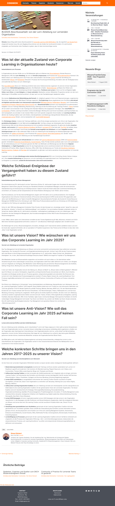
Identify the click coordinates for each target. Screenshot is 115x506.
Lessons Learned (42, 133)
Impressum (57, 493)
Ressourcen (60, 3)
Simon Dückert (16, 433)
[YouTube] (89, 491)
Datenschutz (57, 495)
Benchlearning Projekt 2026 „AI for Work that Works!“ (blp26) (100, 24)
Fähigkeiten (21, 79)
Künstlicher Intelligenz (68, 148)
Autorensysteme (72, 140)
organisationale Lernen (8, 117)
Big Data (23, 150)
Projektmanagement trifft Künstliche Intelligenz (97, 105)
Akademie (50, 3)
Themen (33, 3)
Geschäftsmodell (9, 86)
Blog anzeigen (90, 116)
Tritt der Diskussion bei (7, 485)
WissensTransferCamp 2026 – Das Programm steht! (96, 77)
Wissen (12, 79)
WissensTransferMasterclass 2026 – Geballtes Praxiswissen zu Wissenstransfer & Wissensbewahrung (99, 32)
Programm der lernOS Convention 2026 (96, 91)
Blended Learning (46, 102)
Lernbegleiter (6, 111)
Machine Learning (7, 150)
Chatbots (15, 150)
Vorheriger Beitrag (6, 453)
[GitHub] (94, 491)
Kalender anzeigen (91, 60)
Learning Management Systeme (51, 140)
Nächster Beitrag (74, 453)
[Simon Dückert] (6, 436)
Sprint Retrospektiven (54, 133)
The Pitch (63, 127)
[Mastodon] (91, 491)
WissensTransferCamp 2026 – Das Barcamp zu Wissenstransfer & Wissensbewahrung (99, 43)
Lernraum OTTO (47, 127)
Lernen (53, 77)
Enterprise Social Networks (22, 142)
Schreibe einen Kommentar (10, 37)
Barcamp (63, 102)
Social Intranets (36, 142)
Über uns (70, 3)
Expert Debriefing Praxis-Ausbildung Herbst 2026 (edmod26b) (98, 54)
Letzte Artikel (10, 429)
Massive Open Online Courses (25, 104)
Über (4, 429)
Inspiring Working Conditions (27, 127)
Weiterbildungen (52, 88)
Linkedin (21, 435)
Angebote (42, 3)
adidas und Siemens (18, 133)
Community (22, 37)
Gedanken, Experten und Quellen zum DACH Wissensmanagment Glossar (21, 472)
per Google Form (72, 42)
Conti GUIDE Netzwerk (42, 117)
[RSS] (99, 491)
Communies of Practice (9, 104)
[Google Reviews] (96, 491)
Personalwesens (55, 73)
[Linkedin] (86, 491)
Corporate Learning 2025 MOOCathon (44, 42)
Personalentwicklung (64, 75)
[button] (64, 3)
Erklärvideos (56, 102)
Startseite (26, 3)
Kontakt (78, 3)
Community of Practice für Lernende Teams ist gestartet (58, 472)
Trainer (71, 106)
